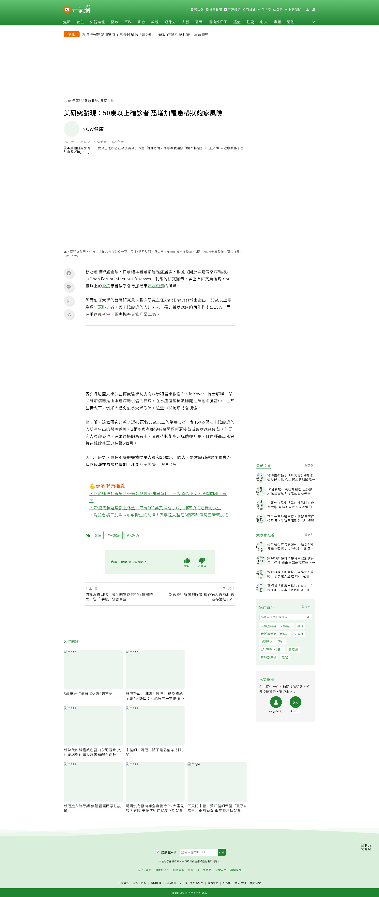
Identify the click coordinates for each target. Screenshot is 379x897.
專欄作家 (235, 870)
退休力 (170, 21)
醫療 (114, 21)
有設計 (250, 9)
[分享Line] (69, 287)
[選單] (313, 9)
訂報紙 (227, 882)
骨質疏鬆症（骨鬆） (275, 634)
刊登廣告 (123, 882)
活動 (291, 21)
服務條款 (170, 883)
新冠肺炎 (91, 100)
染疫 (106, 285)
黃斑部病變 (269, 657)
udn (67, 100)
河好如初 (233, 9)
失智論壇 (97, 21)
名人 (264, 21)
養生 (80, 21)
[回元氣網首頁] (81, 9)
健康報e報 (168, 852)
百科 (128, 21)
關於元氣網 (144, 870)
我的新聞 (294, 9)
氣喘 (285, 657)
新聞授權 (155, 882)
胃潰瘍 (293, 649)
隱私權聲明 (197, 883)
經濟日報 (215, 9)
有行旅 (266, 9)
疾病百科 (193, 870)
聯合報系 (213, 882)
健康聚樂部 (162, 870)
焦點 (67, 21)
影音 (141, 21)
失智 (185, 21)
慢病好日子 (218, 21)
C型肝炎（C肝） (272, 649)
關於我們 (240, 882)
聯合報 (198, 9)
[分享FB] (69, 273)
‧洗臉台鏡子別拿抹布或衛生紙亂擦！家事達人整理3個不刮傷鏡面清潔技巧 (159, 515)
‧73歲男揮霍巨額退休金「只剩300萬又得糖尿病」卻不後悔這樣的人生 (155, 508)
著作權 (183, 883)
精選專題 (178, 870)
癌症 (237, 21)
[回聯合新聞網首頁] (67, 10)
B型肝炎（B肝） (272, 641)
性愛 (250, 21)
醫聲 (199, 21)
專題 (277, 21)
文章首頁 (220, 870)
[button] (313, 21)
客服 (143, 883)
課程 (155, 21)
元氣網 (77, 100)
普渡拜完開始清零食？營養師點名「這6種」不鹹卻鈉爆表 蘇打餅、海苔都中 (145, 34)
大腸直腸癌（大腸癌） (276, 626)
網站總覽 (255, 882)
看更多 (309, 465)
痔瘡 (300, 626)
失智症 (299, 634)
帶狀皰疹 (156, 285)
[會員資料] (307, 9)
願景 (279, 9)
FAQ (135, 883)
